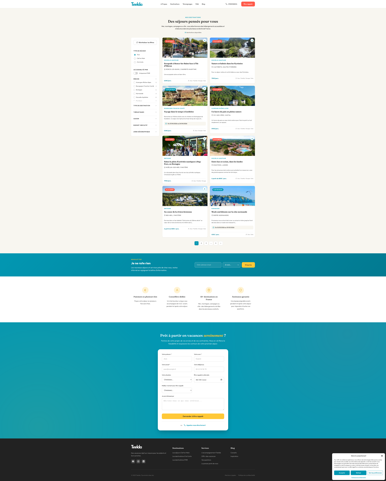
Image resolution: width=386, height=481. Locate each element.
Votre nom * (198, 354)
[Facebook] (133, 461)
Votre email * (166, 365)
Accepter (342, 473)
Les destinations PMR (180, 460)
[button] (382, 456)
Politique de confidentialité (358, 477)
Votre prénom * (167, 354)
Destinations (174, 4)
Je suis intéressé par (168, 396)
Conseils (234, 453)
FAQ (197, 4)
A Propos (164, 4)
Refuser (358, 473)
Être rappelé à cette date (201, 375)
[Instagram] (138, 461)
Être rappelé (248, 4)
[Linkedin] (144, 461)
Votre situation (166, 375)
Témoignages (187, 4)
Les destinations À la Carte (182, 456)
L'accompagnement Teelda (211, 453)
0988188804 (232, 4)
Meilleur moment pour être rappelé (172, 386)
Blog (203, 4)
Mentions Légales (230, 475)
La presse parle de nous (209, 463)
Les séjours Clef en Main (181, 453)
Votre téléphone (199, 365)
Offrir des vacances (208, 456)
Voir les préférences (375, 473)
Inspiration (234, 456)
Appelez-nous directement (196, 425)
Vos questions (206, 460)
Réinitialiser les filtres (146, 42)
